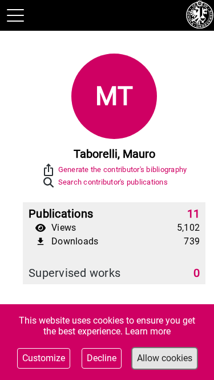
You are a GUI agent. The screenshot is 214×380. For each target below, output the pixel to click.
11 (193, 213)
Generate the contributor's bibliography (122, 169)
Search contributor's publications (113, 182)
